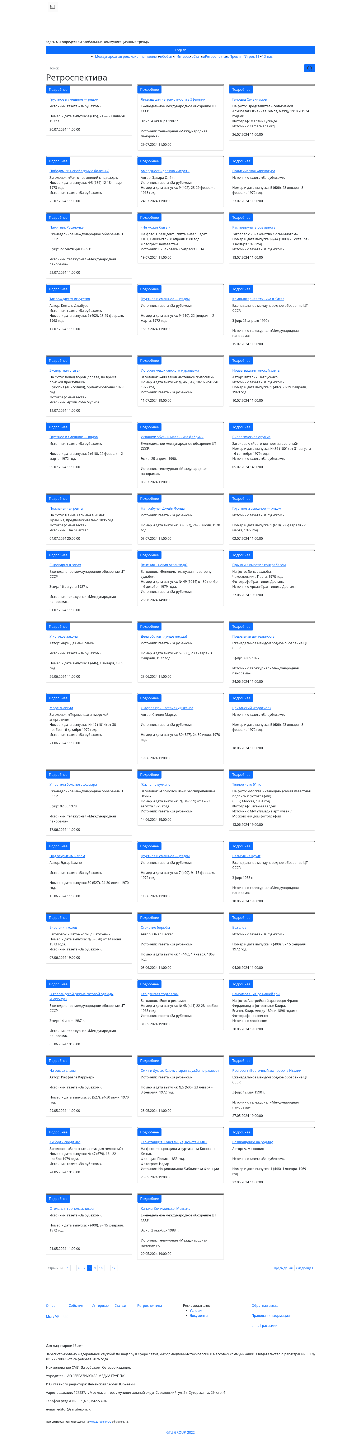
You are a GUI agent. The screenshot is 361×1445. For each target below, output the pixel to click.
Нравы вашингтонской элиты (256, 370)
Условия (196, 1310)
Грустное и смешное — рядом (74, 99)
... (73, 1268)
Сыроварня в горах (65, 565)
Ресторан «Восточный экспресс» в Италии (266, 1070)
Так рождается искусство (70, 299)
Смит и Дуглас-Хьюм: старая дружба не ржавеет (180, 1070)
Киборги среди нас (65, 1142)
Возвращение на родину (252, 1142)
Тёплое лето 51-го (246, 784)
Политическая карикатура (253, 171)
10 (101, 1268)
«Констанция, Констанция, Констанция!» (174, 1142)
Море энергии (61, 708)
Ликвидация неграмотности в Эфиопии (173, 99)
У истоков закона (64, 636)
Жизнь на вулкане (155, 784)
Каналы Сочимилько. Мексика (165, 1208)
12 (114, 1268)
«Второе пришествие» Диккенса (167, 708)
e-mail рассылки (264, 1325)
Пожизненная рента (66, 508)
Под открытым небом (67, 856)
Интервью (185, 56)
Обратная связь (265, 1305)
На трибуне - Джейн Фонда (163, 508)
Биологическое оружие (251, 437)
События (169, 56)
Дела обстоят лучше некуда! (164, 636)
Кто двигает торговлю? (159, 994)
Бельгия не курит (246, 856)
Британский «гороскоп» (251, 708)
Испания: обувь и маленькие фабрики (172, 437)
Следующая (304, 1268)
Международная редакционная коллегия (128, 56)
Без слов (239, 927)
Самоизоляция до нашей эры (256, 994)
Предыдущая (283, 1268)
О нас (268, 56)
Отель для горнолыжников (72, 1208)
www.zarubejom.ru (100, 1421)
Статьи (199, 56)
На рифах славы (63, 1070)
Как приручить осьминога (254, 227)
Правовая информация (271, 1315)
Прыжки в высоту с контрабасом (259, 565)
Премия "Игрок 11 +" (246, 56)
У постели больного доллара (73, 784)
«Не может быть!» (155, 227)
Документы (199, 1315)
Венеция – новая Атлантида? (164, 565)
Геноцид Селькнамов (249, 99)
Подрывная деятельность (253, 636)
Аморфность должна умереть (165, 171)
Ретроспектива (217, 56)
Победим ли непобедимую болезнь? (79, 171)
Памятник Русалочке (67, 227)
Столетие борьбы (155, 927)
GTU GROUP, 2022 (180, 1432)
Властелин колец (63, 927)
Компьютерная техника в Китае (258, 299)
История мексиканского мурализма (170, 370)
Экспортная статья (65, 370)
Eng (180, 50)
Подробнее (58, 89)
